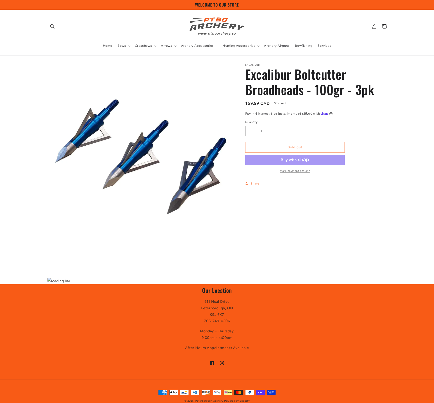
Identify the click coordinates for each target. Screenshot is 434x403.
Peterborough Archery (209, 400)
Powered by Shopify (237, 400)
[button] (52, 26)
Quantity (251, 122)
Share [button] (254, 183)
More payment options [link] (295, 170)
